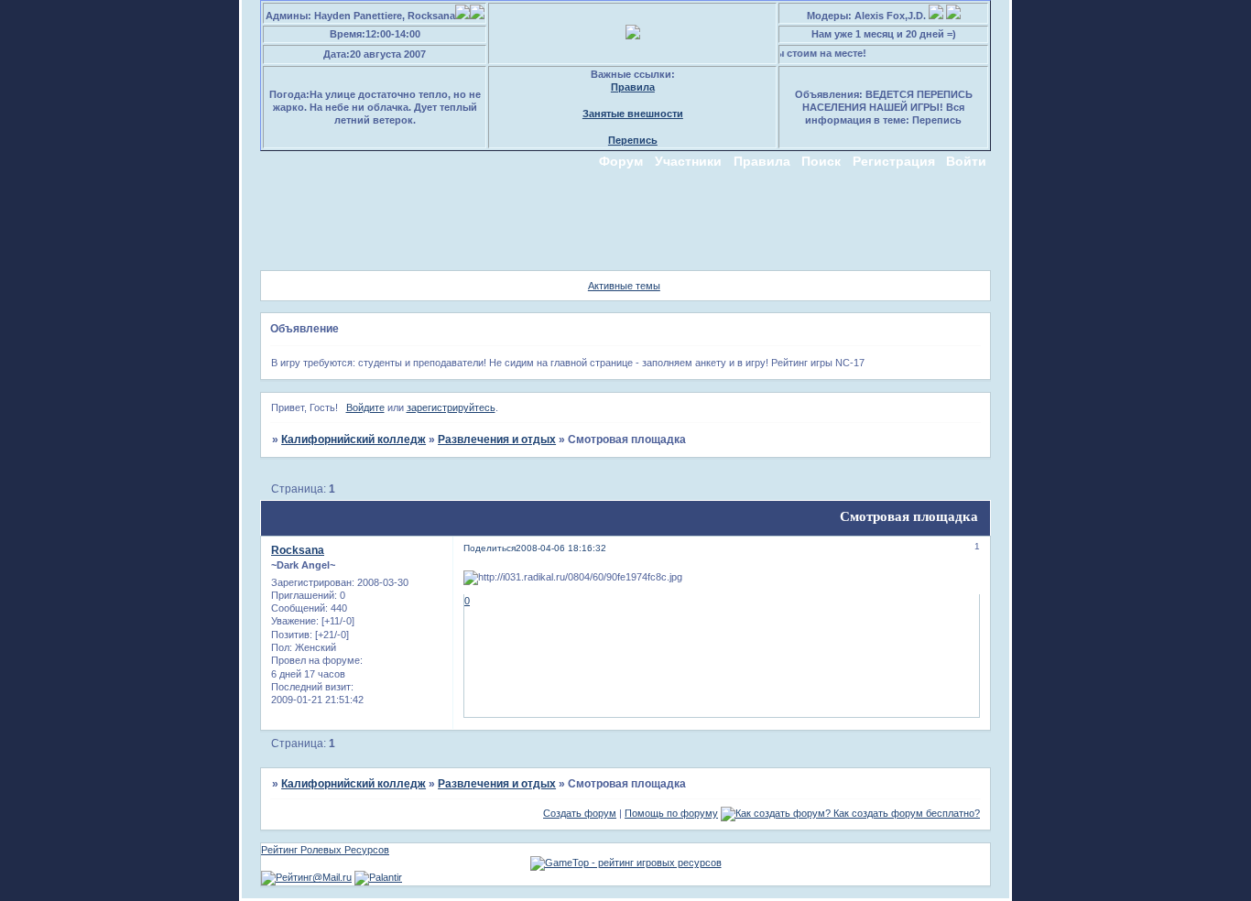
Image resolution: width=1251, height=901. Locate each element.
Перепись (633, 140)
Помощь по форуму (671, 813)
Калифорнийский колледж (353, 439)
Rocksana (297, 550)
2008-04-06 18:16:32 (561, 548)
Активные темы (624, 285)
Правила (633, 86)
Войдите (365, 407)
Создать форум (579, 813)
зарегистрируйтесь (451, 407)
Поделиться (489, 548)
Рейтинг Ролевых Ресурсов (325, 849)
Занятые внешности (632, 113)
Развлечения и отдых (497, 439)
